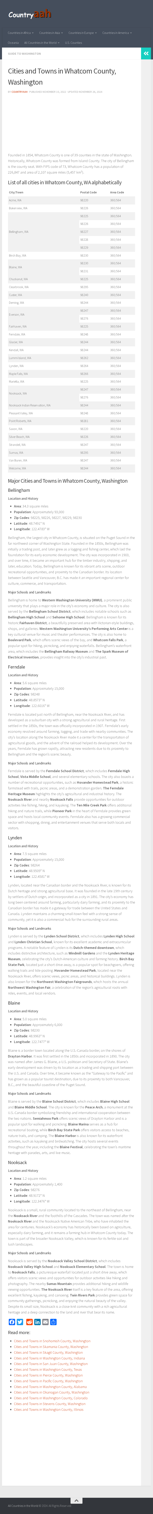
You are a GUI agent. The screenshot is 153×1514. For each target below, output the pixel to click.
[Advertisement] (71, 124)
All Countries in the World (40, 43)
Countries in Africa (19, 33)
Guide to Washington (24, 53)
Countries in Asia (49, 33)
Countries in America (115, 33)
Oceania (13, 43)
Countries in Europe (81, 33)
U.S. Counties (73, 43)
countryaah (19, 92)
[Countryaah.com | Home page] (30, 14)
